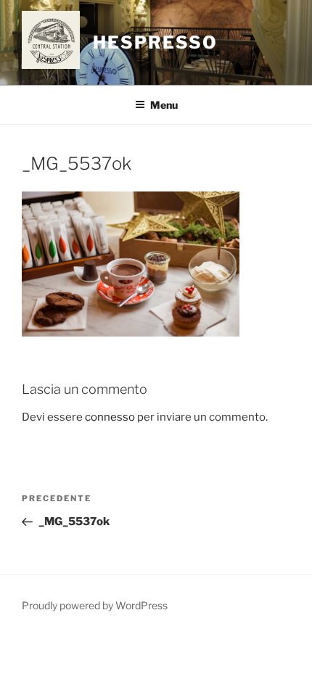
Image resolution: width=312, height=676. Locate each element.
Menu (164, 105)
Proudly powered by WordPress (95, 605)
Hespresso (155, 42)
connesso (110, 417)
